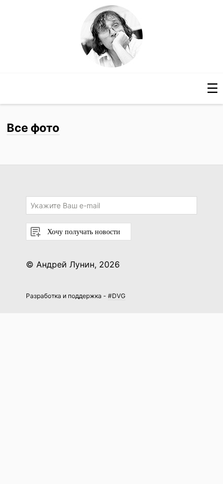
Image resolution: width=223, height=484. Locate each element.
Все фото (33, 128)
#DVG (117, 296)
